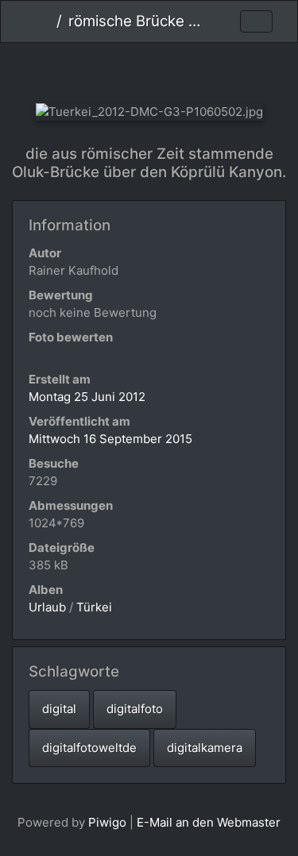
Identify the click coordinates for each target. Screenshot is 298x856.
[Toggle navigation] (256, 21)
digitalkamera (204, 747)
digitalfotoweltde (89, 747)
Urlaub (47, 607)
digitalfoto (134, 708)
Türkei (94, 607)
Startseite (44, 21)
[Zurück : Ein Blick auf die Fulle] (95, 69)
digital (59, 708)
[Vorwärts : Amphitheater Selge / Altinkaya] (202, 69)
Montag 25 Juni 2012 (87, 396)
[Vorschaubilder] (149, 69)
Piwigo (107, 822)
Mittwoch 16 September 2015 (110, 438)
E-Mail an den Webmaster (209, 822)
